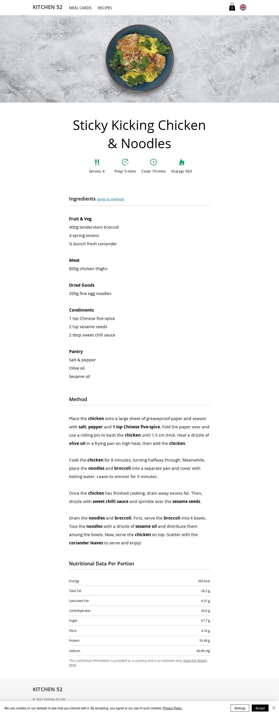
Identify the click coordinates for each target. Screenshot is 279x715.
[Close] (273, 708)
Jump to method (110, 199)
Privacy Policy (172, 708)
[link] (232, 7)
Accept (260, 708)
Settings (239, 708)
